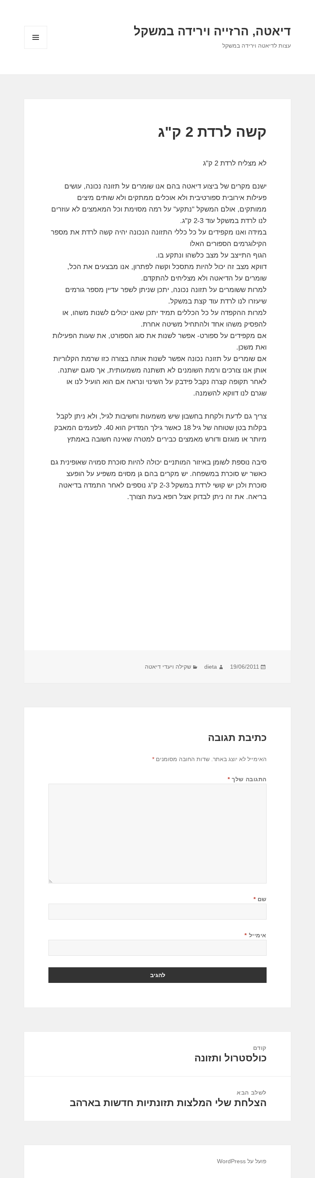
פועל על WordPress (242, 1161)
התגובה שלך (247, 779)
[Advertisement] (157, 588)
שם (260, 899)
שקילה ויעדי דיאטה (168, 666)
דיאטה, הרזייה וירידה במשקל (212, 31)
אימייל (255, 935)
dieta (210, 666)
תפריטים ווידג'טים (35, 48)
